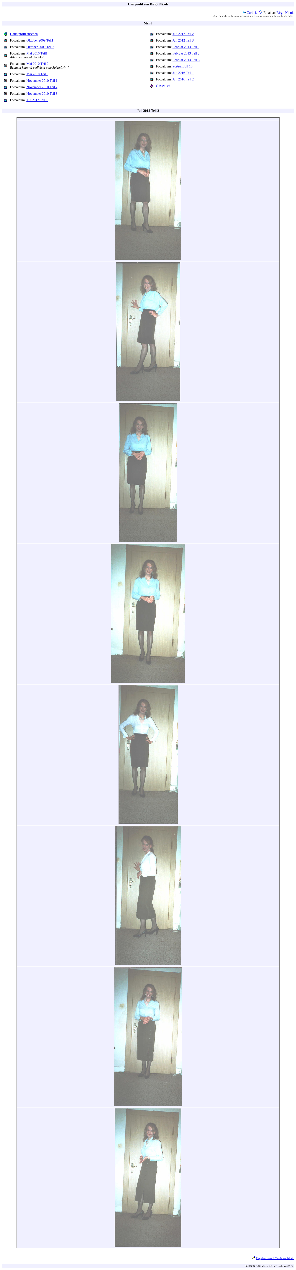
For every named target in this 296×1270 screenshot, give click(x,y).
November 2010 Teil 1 (41, 80)
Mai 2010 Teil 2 (37, 64)
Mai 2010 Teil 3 (37, 74)
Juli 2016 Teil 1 (183, 73)
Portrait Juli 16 (182, 66)
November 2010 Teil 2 (41, 87)
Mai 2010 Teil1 (36, 53)
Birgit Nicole (285, 12)
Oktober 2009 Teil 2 (40, 47)
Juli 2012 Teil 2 (183, 34)
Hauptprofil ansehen (24, 34)
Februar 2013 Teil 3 (186, 60)
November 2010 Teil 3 (41, 93)
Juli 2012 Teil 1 (37, 100)
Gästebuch (163, 86)
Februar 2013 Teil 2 (186, 53)
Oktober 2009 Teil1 (39, 40)
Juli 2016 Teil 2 (183, 79)
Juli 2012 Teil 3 (183, 40)
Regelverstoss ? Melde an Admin (275, 1258)
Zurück (251, 12)
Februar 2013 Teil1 (185, 47)
